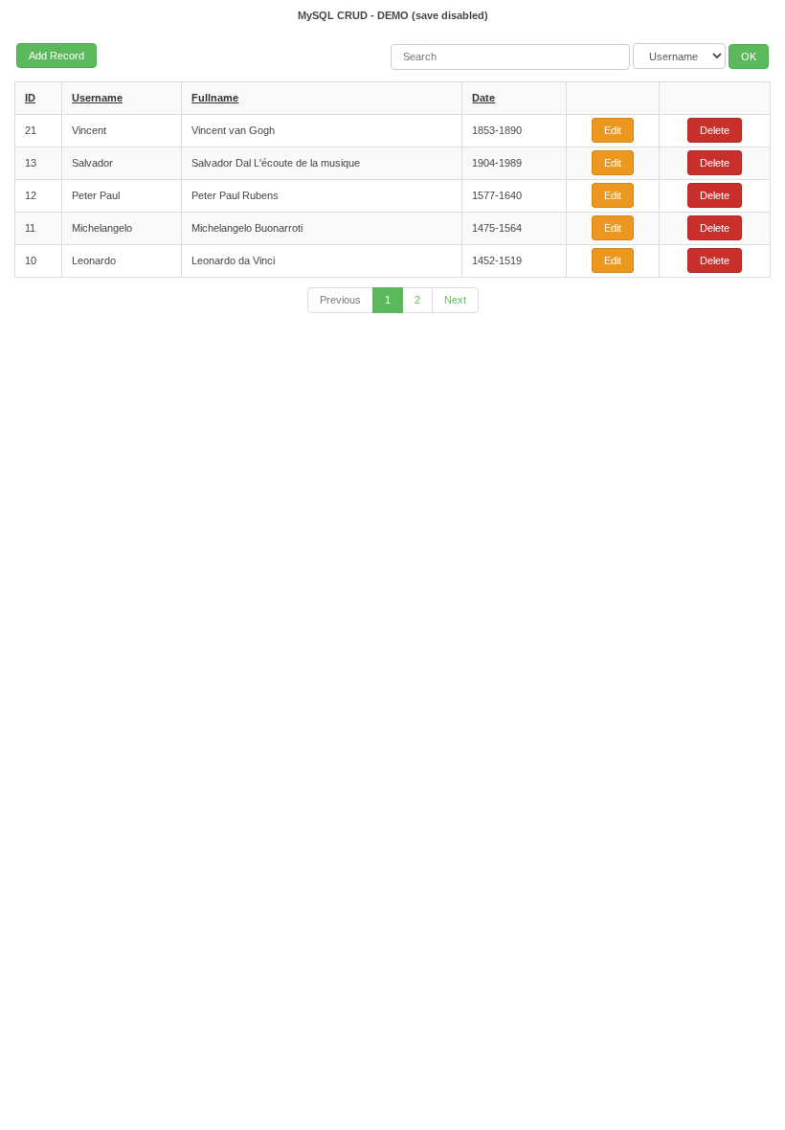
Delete (714, 130)
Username (97, 97)
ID (30, 97)
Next (455, 299)
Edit (612, 130)
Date (483, 97)
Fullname (214, 97)
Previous (340, 299)
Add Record (56, 55)
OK (748, 56)
